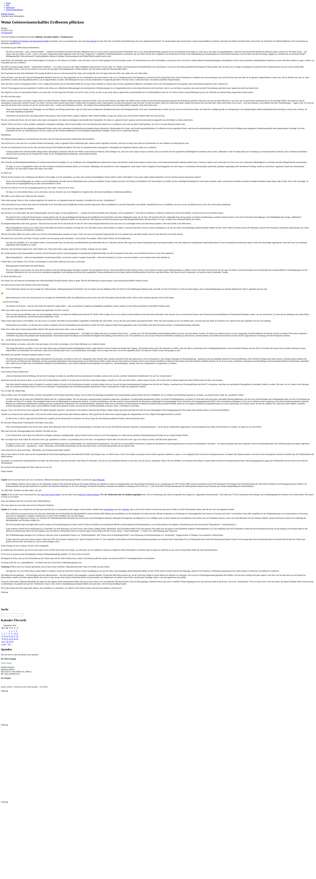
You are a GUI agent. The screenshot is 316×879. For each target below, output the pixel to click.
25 (17, 639)
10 (15, 633)
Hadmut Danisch (7, 14)
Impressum (10, 7)
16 (12, 636)
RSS (8, 5)
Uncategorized (6, 33)
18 (17, 636)
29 (10, 642)
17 (15, 636)
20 (5, 639)
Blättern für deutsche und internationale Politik (31, 41)
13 (5, 636)
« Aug (3, 644)
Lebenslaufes (109, 509)
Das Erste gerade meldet (50, 495)
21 (7, 639)
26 (2, 642)
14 (7, 636)
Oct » (9, 644)
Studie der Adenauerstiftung (88, 495)
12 (2, 636)
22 (10, 639)
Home (8, 3)
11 (17, 633)
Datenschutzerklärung (14, 10)
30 (12, 642)
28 (7, 642)
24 (15, 639)
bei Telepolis (92, 41)
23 (12, 639)
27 (5, 642)
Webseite (125, 509)
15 (10, 636)
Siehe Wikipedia (98, 480)
